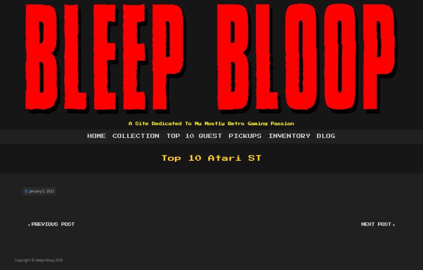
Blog (326, 136)
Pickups (245, 136)
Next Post (376, 224)
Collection (136, 136)
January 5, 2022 (41, 191)
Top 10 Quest (194, 136)
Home (97, 136)
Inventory (289, 136)
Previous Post (53, 224)
